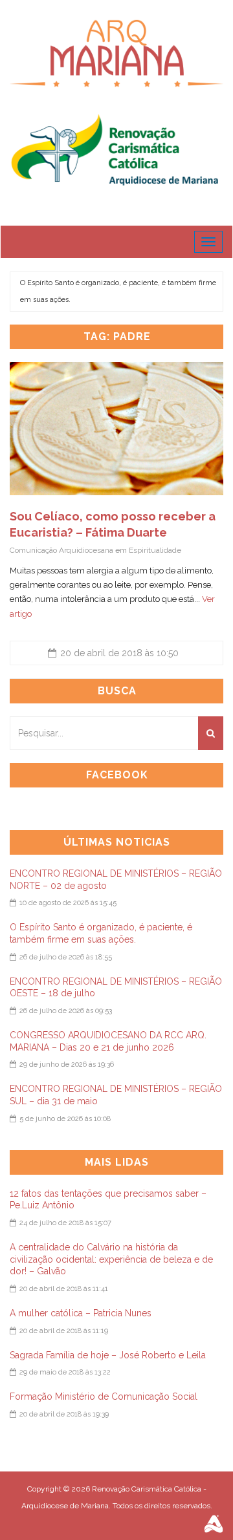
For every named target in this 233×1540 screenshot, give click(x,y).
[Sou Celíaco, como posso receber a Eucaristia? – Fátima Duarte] (116, 428)
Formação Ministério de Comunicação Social (103, 1396)
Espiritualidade (155, 550)
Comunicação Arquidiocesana (61, 550)
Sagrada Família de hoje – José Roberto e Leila (108, 1355)
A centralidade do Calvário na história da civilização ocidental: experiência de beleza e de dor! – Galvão (111, 1259)
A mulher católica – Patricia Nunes (80, 1313)
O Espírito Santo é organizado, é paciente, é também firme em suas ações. (118, 291)
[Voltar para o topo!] (196, 1503)
